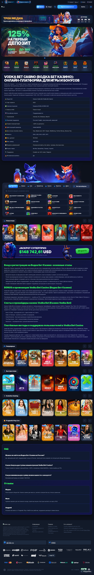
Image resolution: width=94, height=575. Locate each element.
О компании (35, 526)
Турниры (34, 530)
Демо (11, 236)
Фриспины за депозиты (37, 531)
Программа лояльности (38, 528)
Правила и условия (52, 526)
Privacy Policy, (87, 530)
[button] (44, 58)
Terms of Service (67, 532)
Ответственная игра (53, 528)
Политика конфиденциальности (53, 530)
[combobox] (86, 186)
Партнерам (50, 533)
